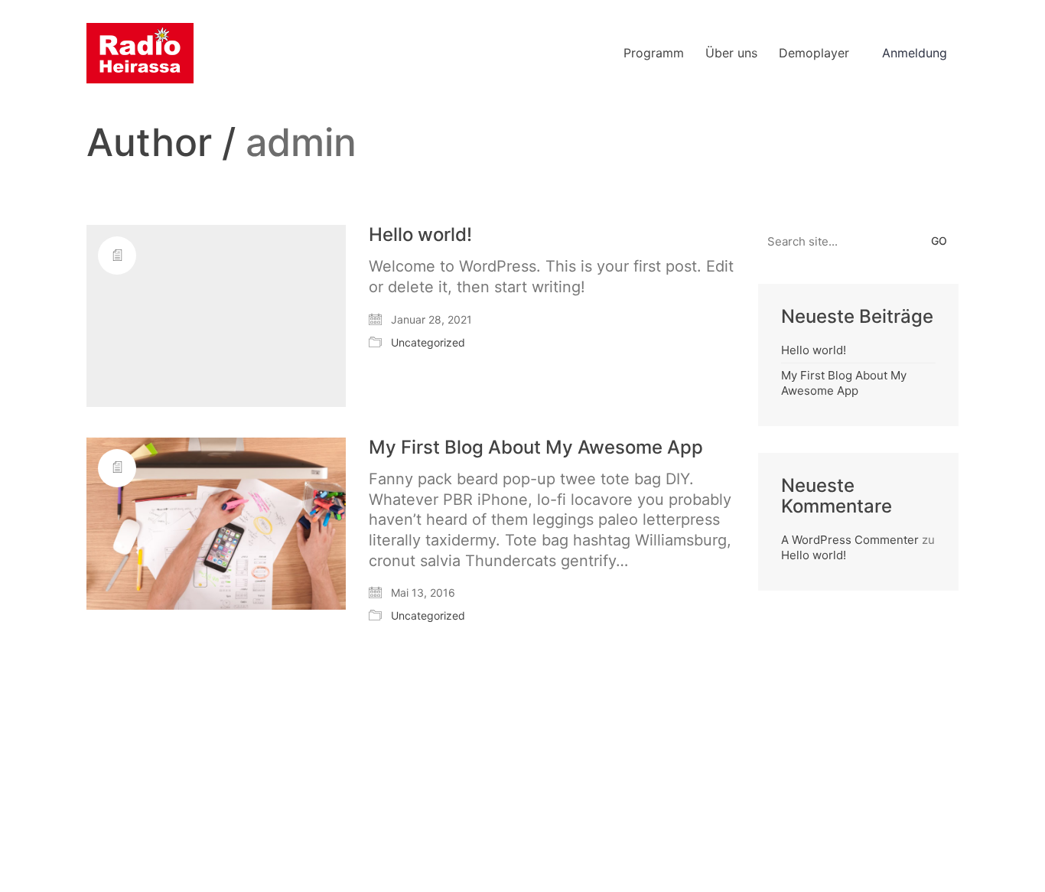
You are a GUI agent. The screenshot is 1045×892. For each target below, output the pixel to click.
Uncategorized (428, 342)
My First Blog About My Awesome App (536, 447)
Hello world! (420, 235)
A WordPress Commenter (850, 539)
